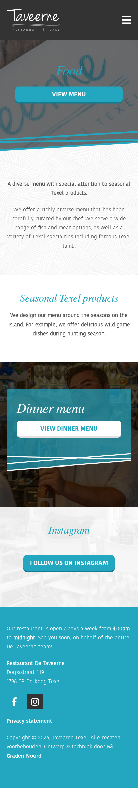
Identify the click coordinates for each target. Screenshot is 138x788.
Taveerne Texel (70, 737)
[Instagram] (35, 701)
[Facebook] (14, 701)
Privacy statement (29, 720)
